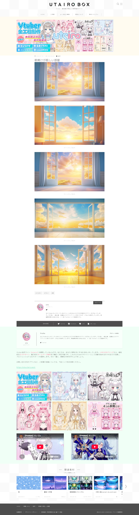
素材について (79, 14)
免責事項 (19, 512)
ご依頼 (52, 14)
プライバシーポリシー (31, 512)
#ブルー (46, 293)
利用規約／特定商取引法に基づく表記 (51, 512)
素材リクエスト (94, 14)
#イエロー (39, 293)
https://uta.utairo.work (26, 367)
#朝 (53, 293)
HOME (43, 14)
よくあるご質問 (65, 14)
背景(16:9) (27, 506)
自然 (59, 56)
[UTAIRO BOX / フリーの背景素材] (69, 4)
